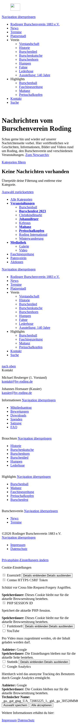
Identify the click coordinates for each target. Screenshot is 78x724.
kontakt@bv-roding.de (17, 381)
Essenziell (14, 575)
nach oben (9, 366)
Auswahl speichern (15, 705)
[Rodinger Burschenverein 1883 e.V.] (39, 7)
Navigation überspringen (19, 17)
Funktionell (15, 626)
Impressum (9, 720)
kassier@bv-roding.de (17, 393)
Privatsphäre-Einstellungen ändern (25, 560)
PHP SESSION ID (20, 603)
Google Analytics (19, 666)
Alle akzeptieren (41, 705)
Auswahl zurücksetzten (18, 192)
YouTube (13, 631)
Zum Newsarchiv (37, 155)
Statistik (12, 662)
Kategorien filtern (14, 162)
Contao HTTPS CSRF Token (27, 580)
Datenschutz (26, 720)
